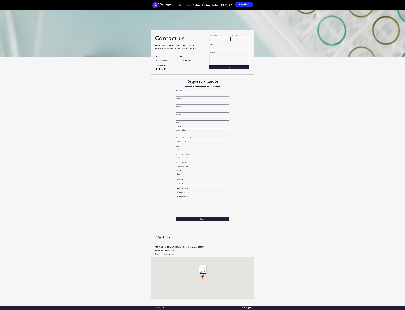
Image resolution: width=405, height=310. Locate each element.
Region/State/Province (183, 154)
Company (179, 179)
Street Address (181, 130)
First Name (213, 35)
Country (179, 170)
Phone (178, 122)
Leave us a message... (183, 196)
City (177, 146)
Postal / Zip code (181, 162)
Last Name (234, 35)
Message (212, 52)
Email (211, 44)
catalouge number (182, 188)
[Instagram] (165, 69)
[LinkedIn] (162, 69)
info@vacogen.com (168, 254)
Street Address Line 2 (183, 138)
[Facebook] (156, 69)
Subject (178, 114)
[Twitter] (159, 69)
